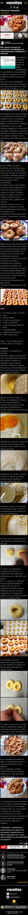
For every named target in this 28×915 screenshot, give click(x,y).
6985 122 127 (13, 893)
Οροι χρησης (14, 904)
